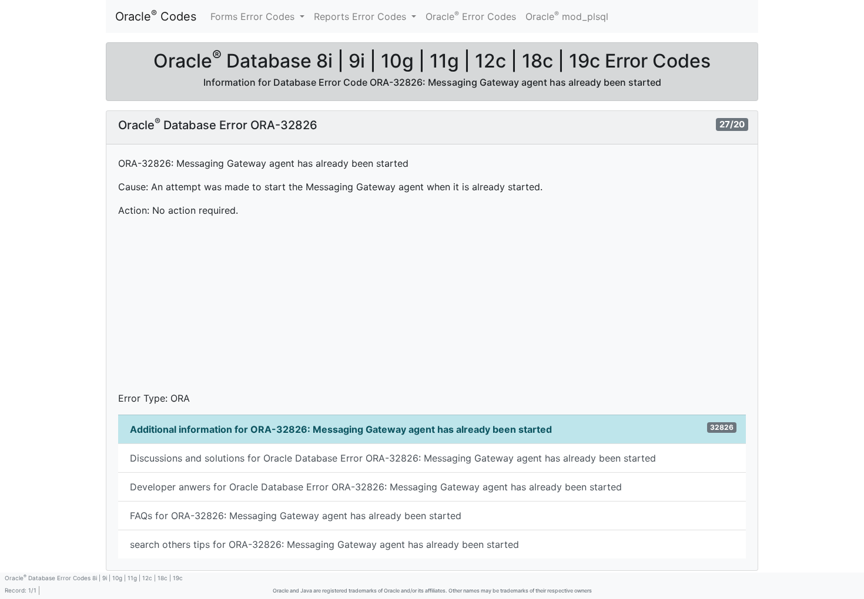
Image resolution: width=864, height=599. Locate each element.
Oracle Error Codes (471, 15)
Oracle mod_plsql (566, 15)
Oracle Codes (155, 16)
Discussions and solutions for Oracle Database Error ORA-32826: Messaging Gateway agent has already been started (393, 458)
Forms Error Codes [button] (253, 16)
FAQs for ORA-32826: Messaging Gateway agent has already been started (295, 515)
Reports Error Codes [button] (361, 16)
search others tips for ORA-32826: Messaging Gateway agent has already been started (324, 544)
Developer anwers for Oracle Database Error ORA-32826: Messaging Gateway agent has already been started (376, 487)
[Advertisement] (432, 309)
